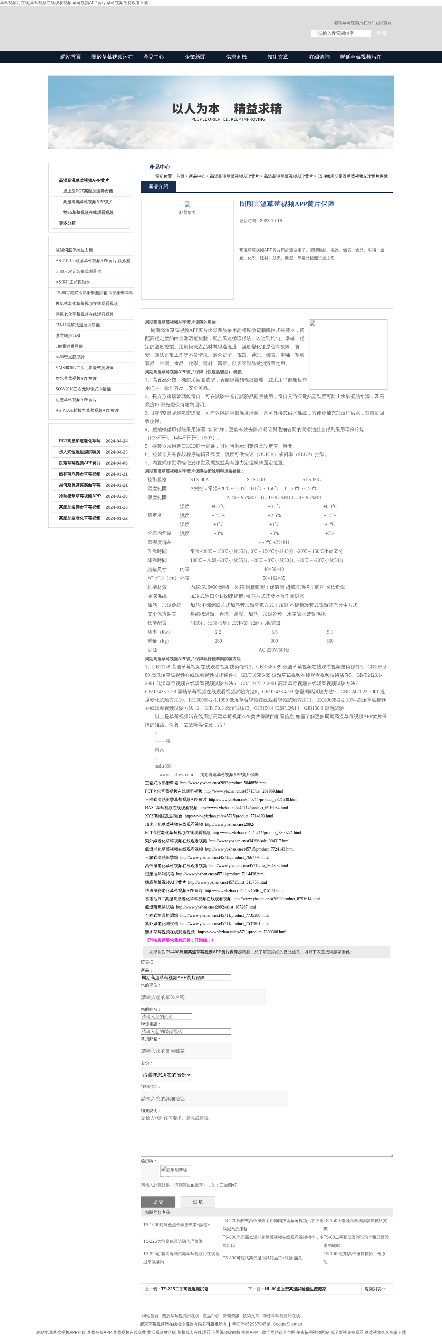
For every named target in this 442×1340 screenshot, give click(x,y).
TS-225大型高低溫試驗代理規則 (173, 1241)
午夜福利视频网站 (312, 1332)
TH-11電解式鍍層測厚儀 (78, 324)
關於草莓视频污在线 (112, 63)
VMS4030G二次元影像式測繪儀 (85, 367)
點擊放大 (187, 212)
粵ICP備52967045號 (251, 1324)
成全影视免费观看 (347, 1332)
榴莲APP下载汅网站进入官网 (268, 1332)
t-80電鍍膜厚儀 (69, 346)
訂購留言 (261, 282)
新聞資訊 (231, 1315)
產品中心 (153, 57)
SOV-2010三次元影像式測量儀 (83, 389)
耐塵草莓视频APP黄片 (76, 399)
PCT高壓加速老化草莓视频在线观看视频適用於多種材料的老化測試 (79, 442)
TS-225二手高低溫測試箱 (184, 1289)
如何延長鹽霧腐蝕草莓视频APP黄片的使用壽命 (80, 486)
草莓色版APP (99, 1332)
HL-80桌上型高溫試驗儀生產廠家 (295, 1289)
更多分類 (67, 223)
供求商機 (236, 57)
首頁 (180, 176)
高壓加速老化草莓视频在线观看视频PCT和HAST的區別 (79, 519)
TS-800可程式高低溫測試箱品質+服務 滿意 (262, 1257)
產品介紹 (158, 186)
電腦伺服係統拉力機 (74, 250)
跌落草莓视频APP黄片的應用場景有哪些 (80, 464)
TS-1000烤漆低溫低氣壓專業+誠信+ (176, 1224)
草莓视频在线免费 (129, 1332)
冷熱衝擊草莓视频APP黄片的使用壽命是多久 (80, 497)
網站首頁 (70, 57)
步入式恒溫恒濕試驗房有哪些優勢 (79, 453)
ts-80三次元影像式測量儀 (78, 271)
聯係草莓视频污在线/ (353, 22)
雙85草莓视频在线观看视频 (88, 212)
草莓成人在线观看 (193, 1332)
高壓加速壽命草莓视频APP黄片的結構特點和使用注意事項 (80, 508)
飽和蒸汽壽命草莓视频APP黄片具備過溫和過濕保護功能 (80, 475)
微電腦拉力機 (68, 335)
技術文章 (278, 57)
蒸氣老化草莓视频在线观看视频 (85, 314)
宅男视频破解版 (225, 1332)
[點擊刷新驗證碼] (175, 1171)
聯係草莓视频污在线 (361, 63)
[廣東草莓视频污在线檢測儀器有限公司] (172, 21)
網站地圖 (44, 1332)
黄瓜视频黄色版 (161, 1332)
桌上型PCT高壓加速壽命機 (88, 191)
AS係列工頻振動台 (73, 282)
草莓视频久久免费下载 (385, 1332)
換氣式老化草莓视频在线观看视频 (87, 303)
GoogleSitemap (287, 1324)
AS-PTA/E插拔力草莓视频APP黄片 (87, 410)
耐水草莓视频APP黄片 (76, 378)
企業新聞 (195, 57)
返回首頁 (383, 22)
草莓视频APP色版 (69, 1332)
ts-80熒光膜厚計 (70, 357)
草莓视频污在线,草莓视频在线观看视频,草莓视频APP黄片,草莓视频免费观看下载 (74, 2)
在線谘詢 (319, 57)
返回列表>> (375, 1289)
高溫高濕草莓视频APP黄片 (84, 180)
